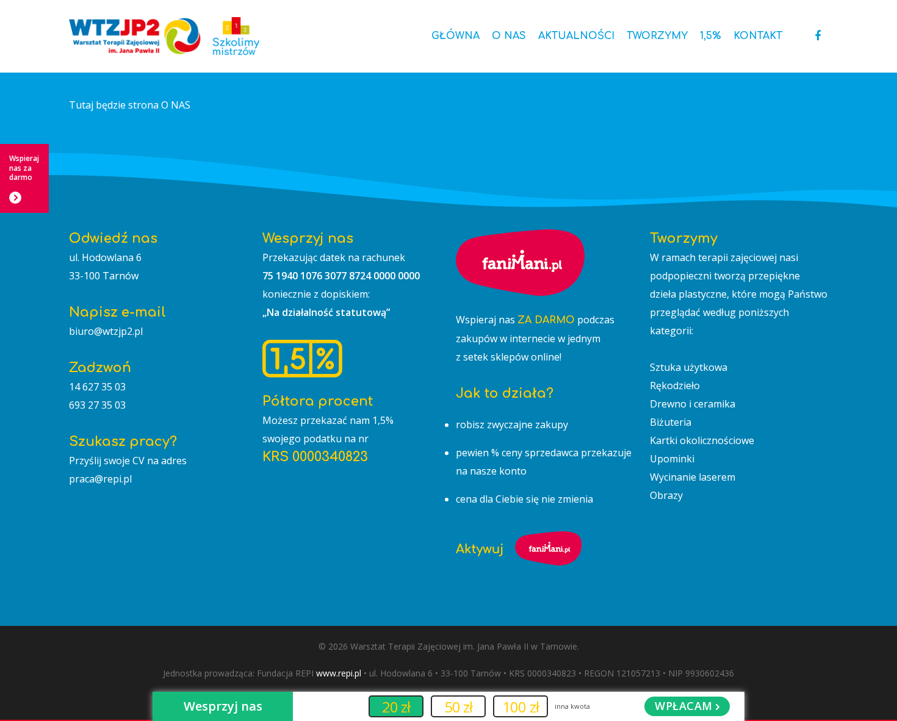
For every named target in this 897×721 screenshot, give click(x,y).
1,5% (710, 35)
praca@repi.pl (100, 479)
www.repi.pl (338, 673)
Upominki (672, 458)
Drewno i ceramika (692, 404)
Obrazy (666, 495)
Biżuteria (670, 422)
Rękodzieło (675, 385)
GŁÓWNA (455, 35)
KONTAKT (757, 35)
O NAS (509, 35)
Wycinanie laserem (692, 477)
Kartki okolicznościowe (702, 440)
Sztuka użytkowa (688, 367)
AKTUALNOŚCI (576, 35)
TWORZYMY (657, 35)
